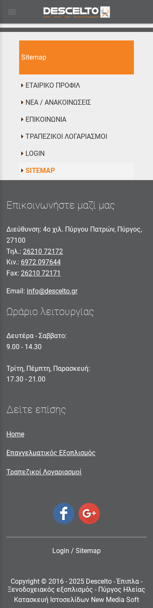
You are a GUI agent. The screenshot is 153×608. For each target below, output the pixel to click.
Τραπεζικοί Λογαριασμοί (44, 472)
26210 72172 (43, 251)
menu (12, 12)
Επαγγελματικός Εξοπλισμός (51, 453)
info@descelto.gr (52, 291)
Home (15, 434)
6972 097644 (41, 262)
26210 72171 (41, 273)
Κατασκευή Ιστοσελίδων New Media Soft (76, 600)
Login (60, 551)
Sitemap (88, 551)
